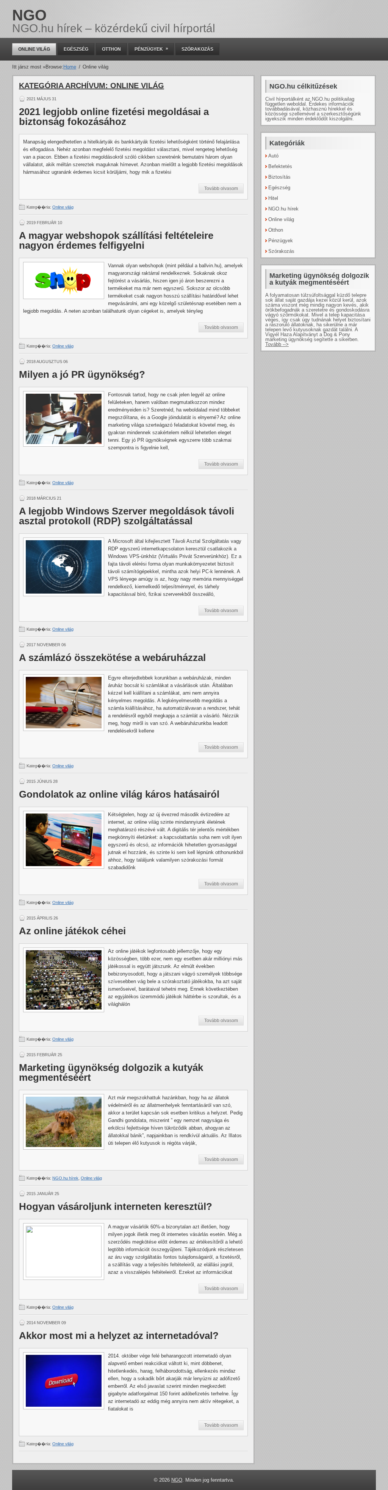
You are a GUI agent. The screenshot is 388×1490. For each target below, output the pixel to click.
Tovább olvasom (221, 188)
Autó (273, 156)
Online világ (34, 49)
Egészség (76, 49)
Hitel (273, 198)
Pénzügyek (151, 49)
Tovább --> (277, 344)
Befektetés (280, 166)
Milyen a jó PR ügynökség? (82, 374)
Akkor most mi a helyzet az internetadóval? (119, 1335)
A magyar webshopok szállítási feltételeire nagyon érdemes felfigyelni (116, 240)
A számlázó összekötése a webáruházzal (112, 657)
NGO (29, 15)
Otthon (111, 49)
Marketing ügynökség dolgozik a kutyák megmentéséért (111, 1072)
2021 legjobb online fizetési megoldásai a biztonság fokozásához (114, 116)
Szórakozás (197, 49)
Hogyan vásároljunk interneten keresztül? (115, 1206)
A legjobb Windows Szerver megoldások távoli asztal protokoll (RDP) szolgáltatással (126, 516)
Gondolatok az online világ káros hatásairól (119, 794)
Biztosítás (279, 177)
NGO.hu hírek (65, 1178)
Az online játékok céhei (72, 931)
